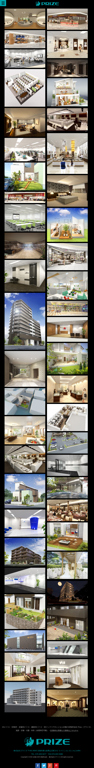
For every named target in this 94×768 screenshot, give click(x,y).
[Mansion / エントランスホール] (25, 234)
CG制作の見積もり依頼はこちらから (64, 730)
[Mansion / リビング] (25, 110)
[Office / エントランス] (25, 262)
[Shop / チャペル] (67, 553)
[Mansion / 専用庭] (67, 607)
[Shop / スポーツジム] (25, 632)
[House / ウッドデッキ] (67, 524)
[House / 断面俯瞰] (67, 80)
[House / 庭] (25, 164)
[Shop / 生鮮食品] (25, 194)
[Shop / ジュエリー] (67, 135)
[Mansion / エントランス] (25, 353)
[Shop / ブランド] (67, 245)
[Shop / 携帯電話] (25, 51)
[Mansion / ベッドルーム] (67, 177)
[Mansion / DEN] (67, 661)
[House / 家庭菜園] (25, 596)
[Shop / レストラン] (67, 501)
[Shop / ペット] (67, 302)
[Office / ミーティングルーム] (25, 206)
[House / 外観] (25, 476)
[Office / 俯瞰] (25, 71)
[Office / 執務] (25, 140)
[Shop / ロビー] (67, 691)
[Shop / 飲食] (67, 10)
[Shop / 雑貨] (25, 32)
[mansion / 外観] (25, 295)
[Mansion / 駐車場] (67, 434)
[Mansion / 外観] (25, 540)
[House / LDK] (67, 273)
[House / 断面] (67, 345)
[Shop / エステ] (67, 33)
